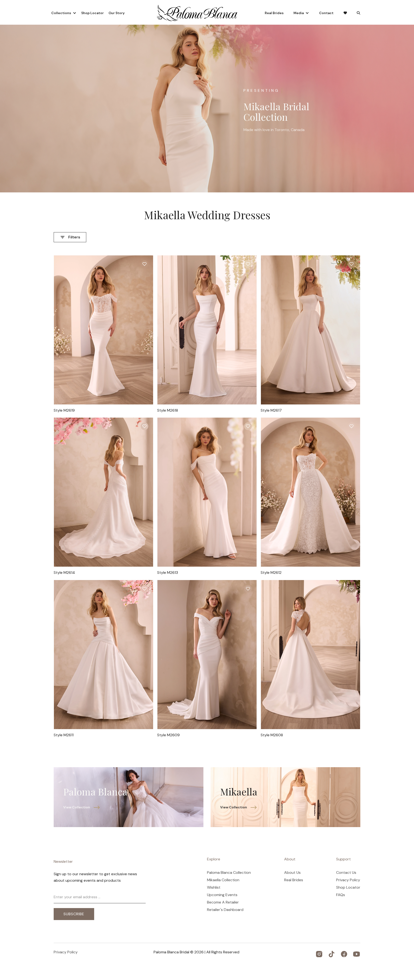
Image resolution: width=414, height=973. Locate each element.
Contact (326, 13)
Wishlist (213, 887)
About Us (292, 873)
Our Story (117, 13)
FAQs (340, 895)
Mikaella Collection (223, 880)
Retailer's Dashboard (225, 910)
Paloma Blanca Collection (229, 873)
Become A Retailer (223, 902)
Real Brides (274, 13)
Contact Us (346, 873)
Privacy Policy (348, 880)
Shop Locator (92, 13)
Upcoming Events (222, 895)
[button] (63, 13)
